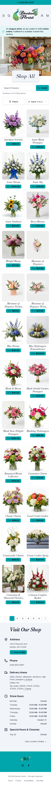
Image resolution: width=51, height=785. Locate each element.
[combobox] (37, 102)
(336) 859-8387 (26, 2)
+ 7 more (27, 688)
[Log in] (42, 15)
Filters (15, 102)
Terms (10, 781)
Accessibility (29, 781)
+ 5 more (28, 679)
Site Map (39, 781)
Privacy (18, 781)
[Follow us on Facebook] (28, 765)
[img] (45, 720)
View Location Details (34, 741)
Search (44, 88)
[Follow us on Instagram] (22, 765)
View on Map (19, 652)
